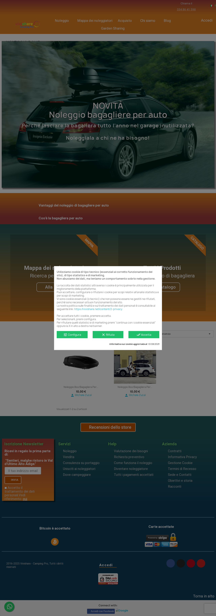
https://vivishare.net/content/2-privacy (98, 309)
